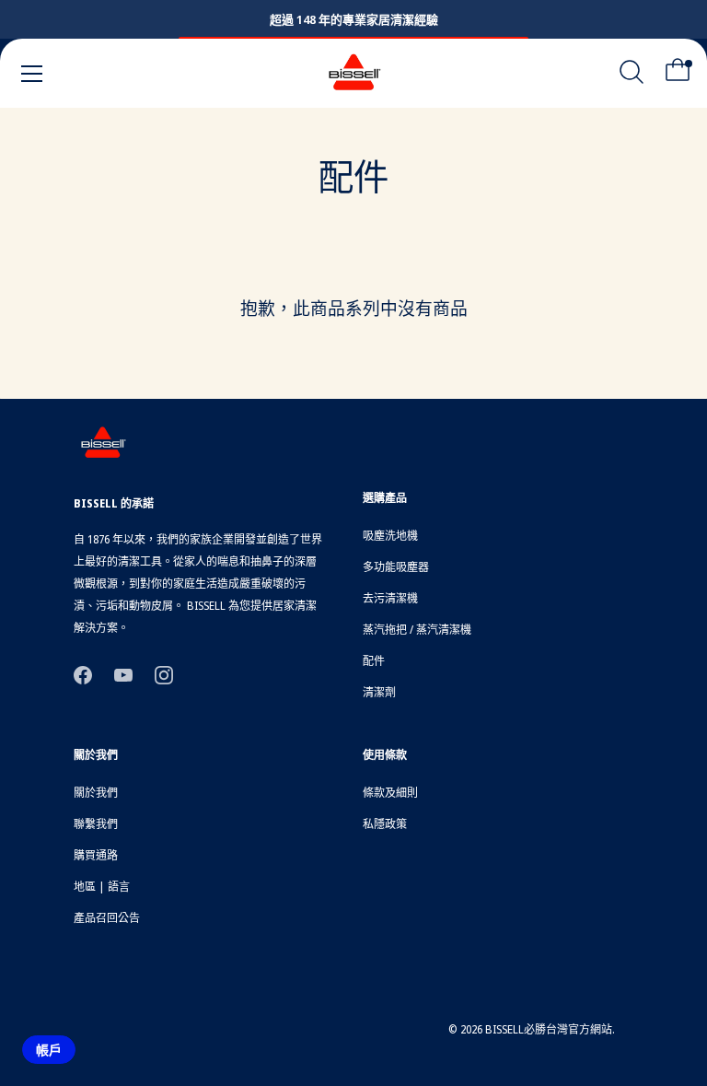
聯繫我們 (96, 824)
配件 (374, 661)
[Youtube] (123, 674)
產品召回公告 (107, 918)
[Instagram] (164, 674)
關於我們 (96, 792)
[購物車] (677, 76)
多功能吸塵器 (396, 567)
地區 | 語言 (102, 886)
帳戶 (49, 1049)
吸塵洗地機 (390, 535)
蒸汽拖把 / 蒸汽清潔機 (417, 629)
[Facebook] (83, 674)
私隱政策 (385, 824)
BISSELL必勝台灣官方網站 (548, 1029)
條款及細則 (390, 792)
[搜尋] (631, 76)
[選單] (32, 73)
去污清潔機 (390, 598)
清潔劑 (379, 692)
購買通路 (96, 855)
